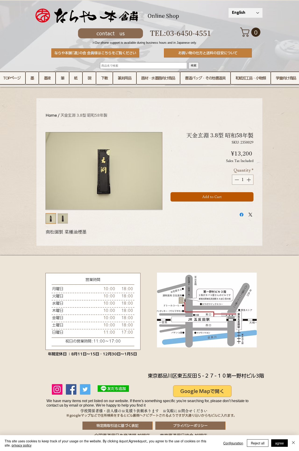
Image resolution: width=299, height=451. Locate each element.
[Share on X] (250, 214)
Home (51, 115)
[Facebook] (71, 389)
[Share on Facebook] (241, 214)
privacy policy (22, 445)
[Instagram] (57, 389)
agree (279, 443)
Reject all (257, 443)
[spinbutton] (243, 179)
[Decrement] (236, 179)
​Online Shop (163, 15)
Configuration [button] (233, 443)
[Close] (293, 443)
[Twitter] (85, 389)
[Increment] (249, 179)
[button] (251, 32)
